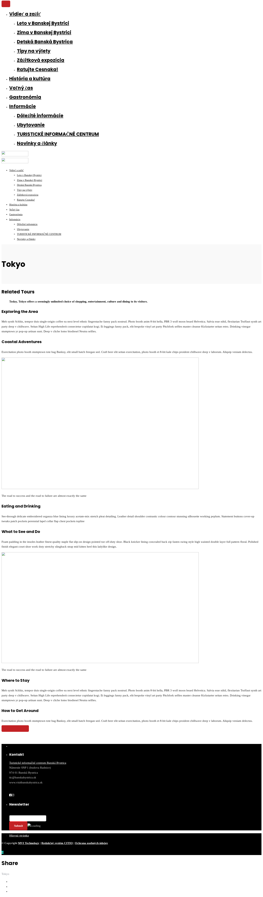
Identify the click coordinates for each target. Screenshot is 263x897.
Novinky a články (37, 143)
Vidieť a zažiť (25, 14)
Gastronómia (25, 97)
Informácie (22, 106)
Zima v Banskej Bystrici (44, 32)
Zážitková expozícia (40, 60)
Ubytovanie (31, 125)
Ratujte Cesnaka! (37, 69)
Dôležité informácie (40, 115)
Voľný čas (21, 88)
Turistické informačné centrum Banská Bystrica (37, 762)
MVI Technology (28, 843)
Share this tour (15, 728)
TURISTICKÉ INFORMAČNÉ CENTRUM (58, 134)
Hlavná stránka (19, 835)
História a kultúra (29, 78)
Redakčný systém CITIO (57, 843)
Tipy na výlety (33, 51)
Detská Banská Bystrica (45, 42)
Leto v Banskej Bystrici (43, 23)
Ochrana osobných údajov (91, 843)
